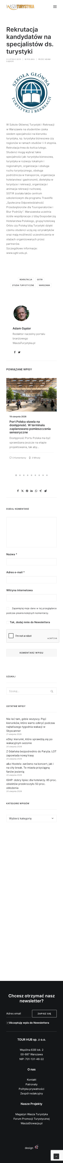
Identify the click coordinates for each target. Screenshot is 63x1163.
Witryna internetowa (19, 590)
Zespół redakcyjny (31, 1093)
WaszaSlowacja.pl (32, 1123)
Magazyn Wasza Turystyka (31, 1114)
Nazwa (11, 554)
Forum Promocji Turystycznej (31, 1118)
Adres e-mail (15, 572)
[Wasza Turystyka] (20, 6)
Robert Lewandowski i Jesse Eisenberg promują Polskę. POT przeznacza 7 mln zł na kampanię (29, 427)
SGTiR (40, 279)
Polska (30, 59)
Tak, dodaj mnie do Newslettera (29, 622)
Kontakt (31, 1079)
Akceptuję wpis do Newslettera (29, 1022)
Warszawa (44, 285)
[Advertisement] (31, 863)
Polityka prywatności (31, 1089)
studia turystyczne (23, 285)
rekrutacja (26, 279)
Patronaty (31, 1084)
